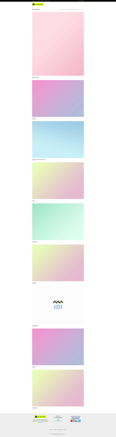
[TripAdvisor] (58, 431)
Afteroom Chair (35, 77)
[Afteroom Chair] (58, 44)
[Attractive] (58, 98)
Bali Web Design (60, 434)
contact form (39, 421)
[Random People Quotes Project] (58, 139)
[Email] (56, 431)
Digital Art (63, 9)
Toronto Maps (35, 325)
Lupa (33, 200)
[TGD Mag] (58, 262)
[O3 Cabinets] (58, 388)
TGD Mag (34, 282)
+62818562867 (58, 418)
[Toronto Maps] (58, 305)
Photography (72, 9)
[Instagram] (62, 431)
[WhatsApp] (53, 431)
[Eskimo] (58, 346)
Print (76, 9)
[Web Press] (58, 221)
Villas (83, 9)
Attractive (34, 118)
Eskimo (33, 366)
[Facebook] (60, 431)
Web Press (34, 241)
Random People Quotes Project (39, 159)
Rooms (80, 9)
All (60, 9)
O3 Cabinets (35, 407)
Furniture (67, 9)
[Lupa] (58, 180)
